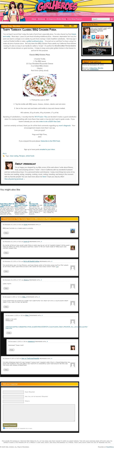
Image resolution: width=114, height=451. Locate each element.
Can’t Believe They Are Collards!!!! (50, 204)
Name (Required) (30, 392)
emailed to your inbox (47, 149)
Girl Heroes (65, 14)
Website (27, 401)
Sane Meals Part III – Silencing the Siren (7, 205)
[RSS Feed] (102, 38)
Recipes (16, 26)
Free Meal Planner (74, 19)
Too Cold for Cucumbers (33, 204)
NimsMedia (110, 447)
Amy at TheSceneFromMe (30, 358)
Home (29, 14)
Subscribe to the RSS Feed (50, 141)
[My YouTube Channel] (89, 38)
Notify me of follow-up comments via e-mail (18, 428)
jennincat (31, 341)
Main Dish (7, 26)
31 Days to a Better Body (56, 19)
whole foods (30, 156)
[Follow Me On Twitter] (94, 38)
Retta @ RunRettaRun (31, 261)
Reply (6, 232)
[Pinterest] (98, 38)
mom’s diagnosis (65, 125)
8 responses (94, 69)
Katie (25, 224)
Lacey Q (26, 241)
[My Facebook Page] (85, 38)
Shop (97, 14)
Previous (66, 26)
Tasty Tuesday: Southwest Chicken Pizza (21, 205)
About (34, 19)
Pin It (4, 153)
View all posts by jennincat (14, 179)
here (44, 177)
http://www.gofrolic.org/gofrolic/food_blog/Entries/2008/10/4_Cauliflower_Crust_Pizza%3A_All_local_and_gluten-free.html (47, 327)
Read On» (93, 32)
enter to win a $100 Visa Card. (50, 121)
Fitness (39, 14)
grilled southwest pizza (35, 41)
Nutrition (51, 14)
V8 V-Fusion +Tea (41, 117)
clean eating (14, 156)
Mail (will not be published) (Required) (36, 396)
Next (72, 26)
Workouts (41, 19)
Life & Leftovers (83, 14)
